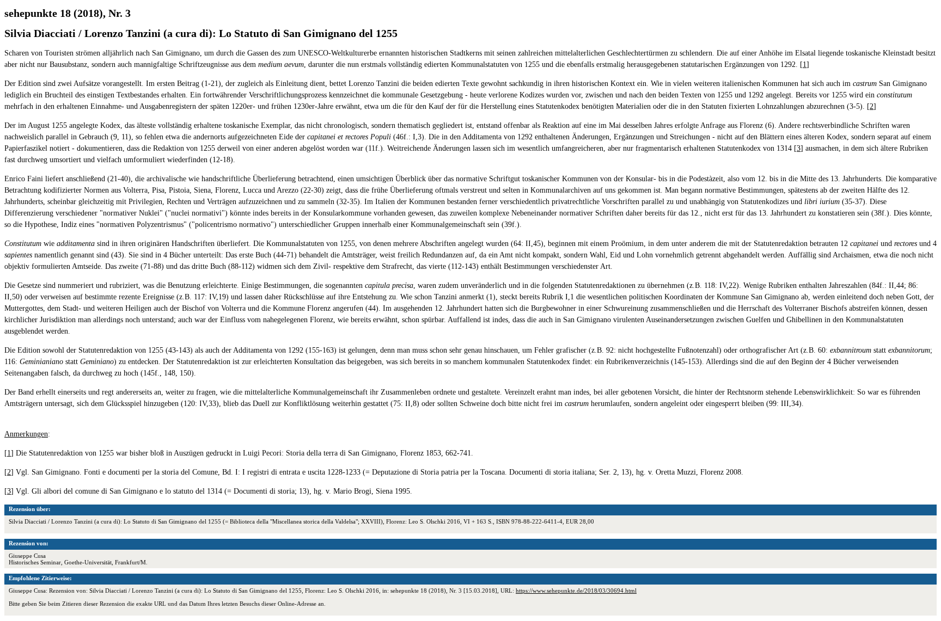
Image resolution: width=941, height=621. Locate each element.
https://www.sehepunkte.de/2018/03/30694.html (576, 590)
